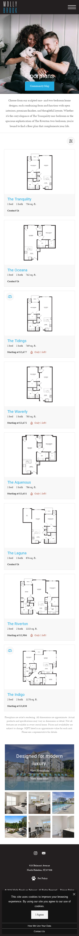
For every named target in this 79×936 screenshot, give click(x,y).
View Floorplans (39, 770)
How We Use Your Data (39, 926)
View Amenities (39, 778)
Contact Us (39, 931)
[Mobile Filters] (71, 141)
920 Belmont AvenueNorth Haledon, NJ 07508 (39, 868)
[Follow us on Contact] (43, 854)
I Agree (39, 914)
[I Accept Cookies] (74, 894)
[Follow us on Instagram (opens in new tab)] (35, 854)
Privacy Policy (67, 890)
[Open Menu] (72, 7)
